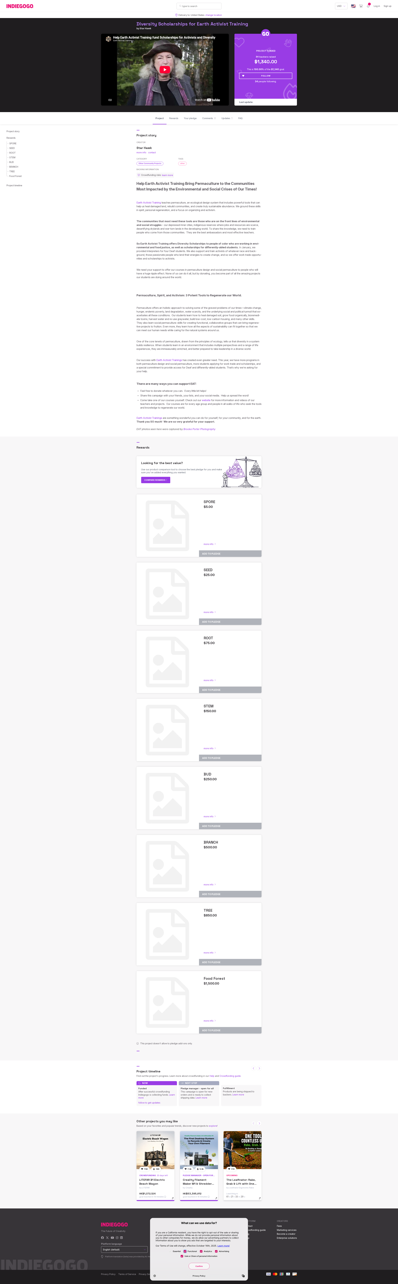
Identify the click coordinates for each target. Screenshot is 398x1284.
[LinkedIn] (121, 1238)
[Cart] (360, 6)
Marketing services (286, 1230)
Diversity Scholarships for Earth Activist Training (192, 24)
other (182, 163)
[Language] (353, 6)
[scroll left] (253, 1068)
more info (141, 152)
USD (339, 6)
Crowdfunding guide (230, 1076)
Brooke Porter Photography (199, 429)
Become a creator (286, 1234)
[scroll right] (259, 1068)
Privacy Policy (108, 1274)
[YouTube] (112, 1238)
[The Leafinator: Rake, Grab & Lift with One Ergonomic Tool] (242, 1150)
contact (152, 152)
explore (213, 1125)
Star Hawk (145, 28)
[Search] (180, 6)
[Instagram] (117, 1238)
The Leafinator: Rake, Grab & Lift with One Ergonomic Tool (240, 1183)
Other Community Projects (150, 163)
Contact (248, 1226)
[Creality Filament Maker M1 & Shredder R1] (199, 1150)
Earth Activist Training (149, 202)
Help (212, 1076)
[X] (107, 1238)
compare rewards (155, 480)
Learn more (201, 1097)
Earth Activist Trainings (169, 360)
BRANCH (13, 166)
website (206, 400)
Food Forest (15, 176)
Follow (265, 75)
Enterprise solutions (287, 1238)
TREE (12, 171)
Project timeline (14, 185)
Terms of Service (127, 1274)
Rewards (11, 137)
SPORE (12, 143)
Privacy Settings (147, 1274)
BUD (11, 162)
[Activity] (368, 6)
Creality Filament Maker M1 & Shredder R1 (197, 1183)
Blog (247, 1234)
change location (213, 15)
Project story (13, 131)
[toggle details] (174, 1200)
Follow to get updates (149, 1102)
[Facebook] (102, 1238)
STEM (12, 157)
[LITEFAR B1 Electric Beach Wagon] (155, 1150)
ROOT (12, 152)
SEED (12, 148)
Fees (279, 1226)
